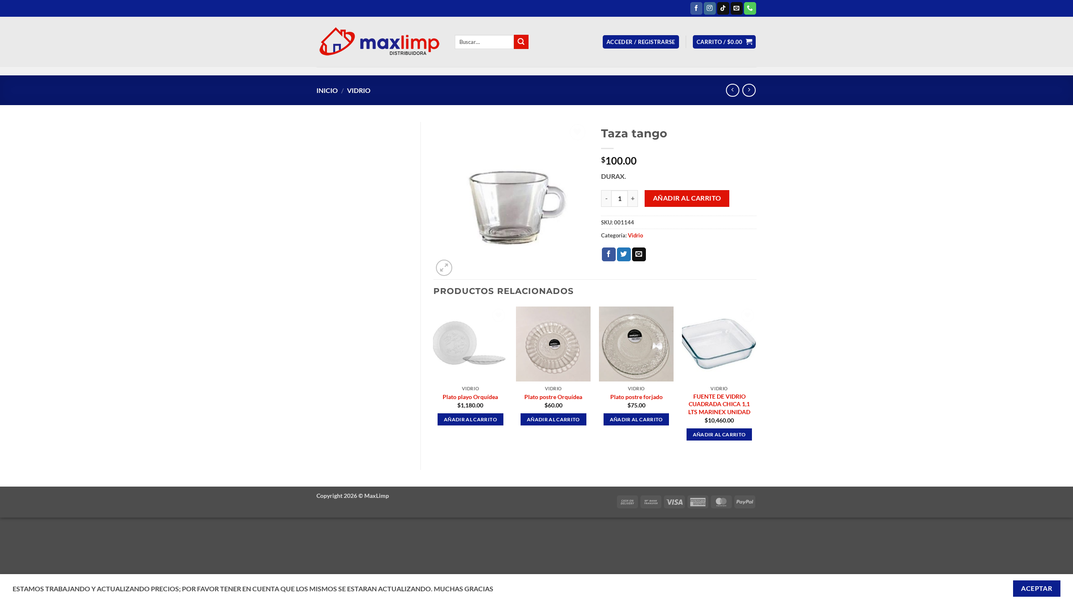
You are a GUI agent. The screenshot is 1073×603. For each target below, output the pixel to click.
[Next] (756, 381)
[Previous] (434, 381)
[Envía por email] (639, 254)
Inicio (327, 90)
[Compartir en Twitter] (624, 254)
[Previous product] (748, 90)
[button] (641, 42)
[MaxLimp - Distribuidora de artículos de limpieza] (379, 41)
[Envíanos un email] (737, 8)
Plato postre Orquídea (553, 396)
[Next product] (732, 90)
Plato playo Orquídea (470, 396)
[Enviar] (521, 42)
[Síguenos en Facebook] (696, 8)
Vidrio (359, 90)
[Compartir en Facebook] (609, 254)
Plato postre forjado (636, 396)
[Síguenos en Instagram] (710, 8)
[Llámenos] (750, 8)
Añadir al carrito (687, 198)
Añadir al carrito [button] (470, 419)
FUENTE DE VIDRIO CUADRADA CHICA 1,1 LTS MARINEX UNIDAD (719, 404)
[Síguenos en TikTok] (723, 8)
